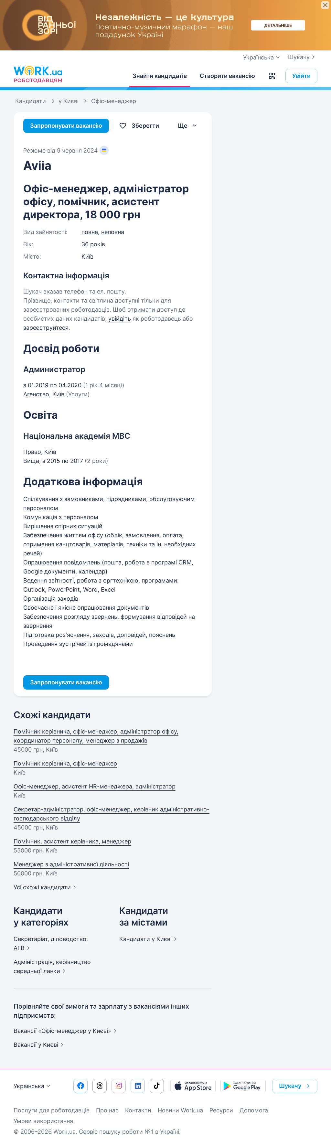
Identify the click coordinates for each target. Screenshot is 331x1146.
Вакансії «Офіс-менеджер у (62, 1030)
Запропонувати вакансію (66, 125)
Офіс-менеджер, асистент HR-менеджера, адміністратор (95, 786)
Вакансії (36, 1044)
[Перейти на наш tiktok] (157, 1086)
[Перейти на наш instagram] (119, 1086)
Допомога (254, 1110)
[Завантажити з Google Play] (243, 1086)
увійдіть (119, 318)
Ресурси (221, 1110)
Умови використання (43, 1121)
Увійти (301, 75)
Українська (29, 1086)
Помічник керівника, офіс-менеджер (65, 763)
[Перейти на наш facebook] (80, 1086)
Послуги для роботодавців (52, 1110)
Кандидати (145, 939)
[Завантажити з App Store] (193, 1086)
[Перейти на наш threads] (99, 1086)
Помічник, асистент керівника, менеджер (72, 841)
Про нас (107, 1110)
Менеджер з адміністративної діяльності (71, 864)
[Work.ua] (38, 74)
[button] (272, 76)
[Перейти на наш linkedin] (138, 1086)
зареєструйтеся (46, 327)
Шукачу (299, 57)
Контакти (138, 1110)
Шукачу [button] (290, 1085)
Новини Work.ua (180, 1110)
